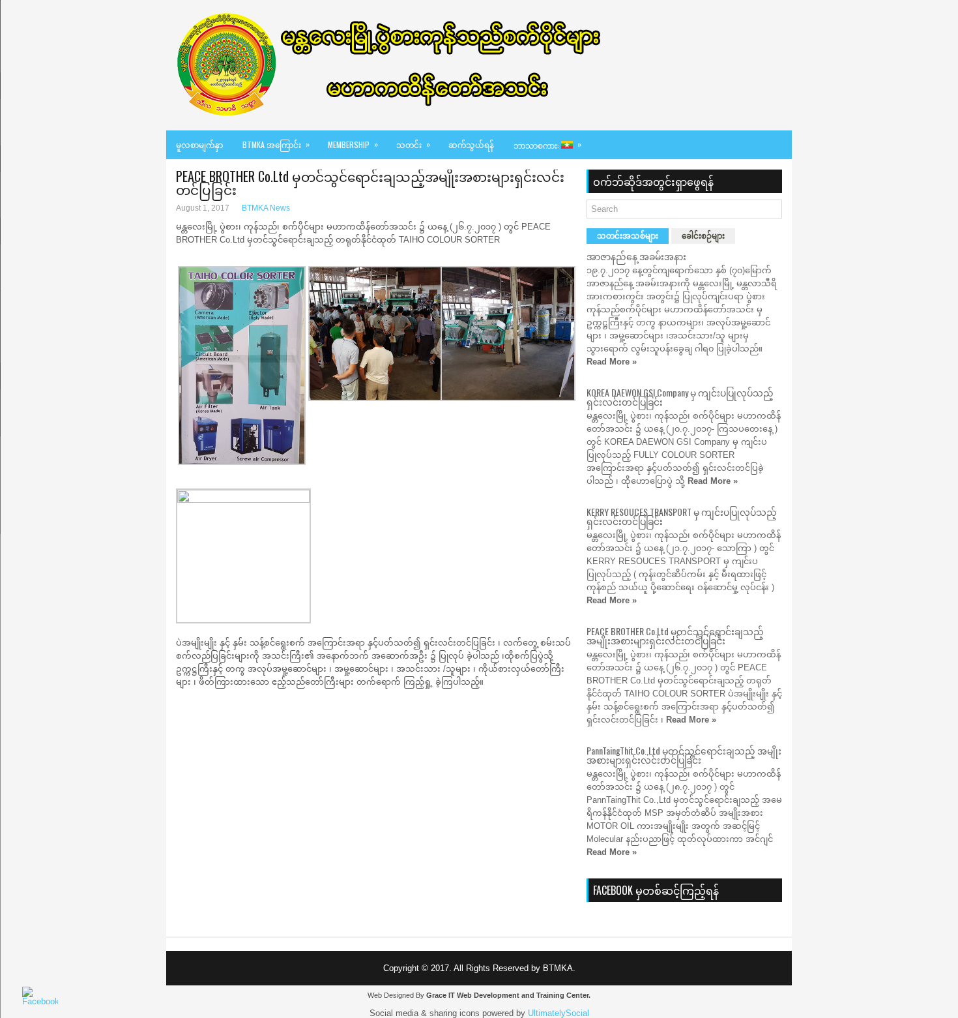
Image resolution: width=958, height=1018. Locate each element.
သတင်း (413, 144)
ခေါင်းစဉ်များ (703, 236)
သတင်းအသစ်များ (627, 236)
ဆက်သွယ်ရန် (471, 144)
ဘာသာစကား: (547, 144)
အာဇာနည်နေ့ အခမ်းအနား (636, 256)
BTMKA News (266, 208)
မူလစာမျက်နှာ (199, 144)
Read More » (612, 362)
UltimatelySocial (558, 1013)
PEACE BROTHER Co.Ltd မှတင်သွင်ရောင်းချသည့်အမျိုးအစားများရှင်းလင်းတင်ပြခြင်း (675, 635)
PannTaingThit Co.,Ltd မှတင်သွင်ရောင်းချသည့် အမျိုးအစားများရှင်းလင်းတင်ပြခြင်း (684, 754)
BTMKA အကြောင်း (276, 144)
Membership (353, 144)
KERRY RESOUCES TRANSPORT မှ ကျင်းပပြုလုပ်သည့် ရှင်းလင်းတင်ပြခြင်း (682, 516)
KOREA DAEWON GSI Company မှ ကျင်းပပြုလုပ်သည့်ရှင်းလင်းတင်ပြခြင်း (680, 396)
